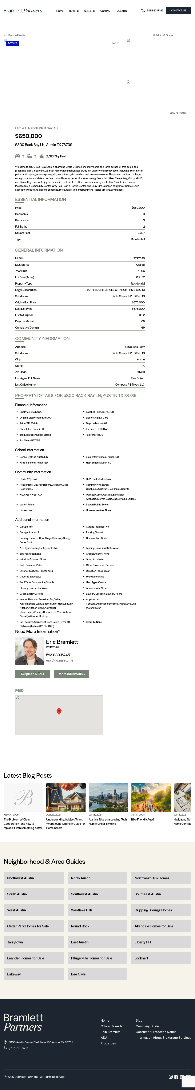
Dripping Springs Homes (153, 910)
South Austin (17, 894)
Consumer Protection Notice (156, 1032)
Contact (106, 11)
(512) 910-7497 (18, 1048)
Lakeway (14, 974)
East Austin (80, 942)
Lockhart (141, 958)
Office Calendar (112, 1026)
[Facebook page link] (176, 1077)
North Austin (80, 878)
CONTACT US (178, 10)
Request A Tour (33, 673)
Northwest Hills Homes (152, 878)
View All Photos (178, 113)
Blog (139, 1020)
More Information (71, 673)
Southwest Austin (84, 894)
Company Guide (147, 1026)
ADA (104, 1037)
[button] (59, 712)
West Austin (16, 910)
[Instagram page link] (171, 1077)
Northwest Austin (20, 878)
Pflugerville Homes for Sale (91, 958)
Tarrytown (15, 942)
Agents (122, 11)
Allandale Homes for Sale (154, 926)
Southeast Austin (148, 894)
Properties (108, 1043)
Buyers (74, 11)
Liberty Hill (143, 942)
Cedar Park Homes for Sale (28, 926)
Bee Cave (78, 974)
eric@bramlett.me (59, 660)
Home (60, 11)
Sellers (89, 11)
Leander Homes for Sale (25, 958)
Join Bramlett (110, 1032)
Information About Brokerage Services (163, 1037)
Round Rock (80, 926)
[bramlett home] (23, 10)
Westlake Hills (82, 910)
